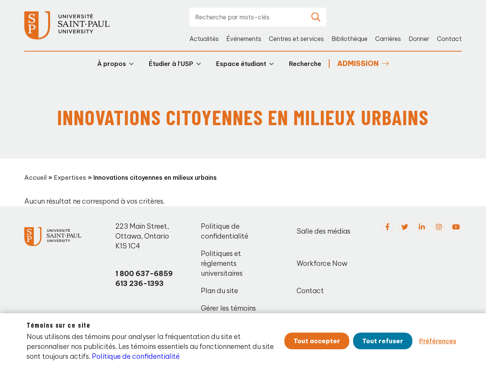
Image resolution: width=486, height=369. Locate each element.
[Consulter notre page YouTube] (456, 227)
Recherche (305, 64)
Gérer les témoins (228, 308)
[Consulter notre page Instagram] (439, 227)
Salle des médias (323, 231)
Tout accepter (316, 341)
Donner (419, 38)
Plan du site (219, 290)
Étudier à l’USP (171, 64)
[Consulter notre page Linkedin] (422, 227)
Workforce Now (322, 263)
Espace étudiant (241, 64)
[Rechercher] (315, 17)
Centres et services (296, 38)
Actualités (204, 38)
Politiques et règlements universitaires (222, 263)
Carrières (388, 38)
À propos (111, 64)
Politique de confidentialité (224, 231)
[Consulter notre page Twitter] (404, 227)
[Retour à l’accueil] (67, 25)
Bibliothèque (349, 38)
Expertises (70, 177)
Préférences (437, 341)
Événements (243, 38)
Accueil (35, 177)
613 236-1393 (139, 283)
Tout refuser (382, 341)
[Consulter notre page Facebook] (387, 227)
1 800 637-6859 (144, 273)
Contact (449, 38)
